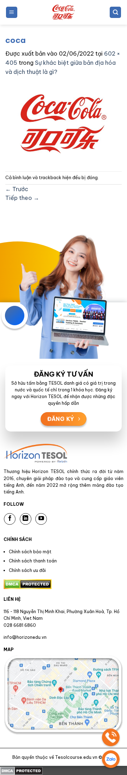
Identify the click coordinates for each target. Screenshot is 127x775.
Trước (16, 189)
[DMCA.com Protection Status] (21, 770)
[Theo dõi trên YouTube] (41, 519)
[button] (11, 12)
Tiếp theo (22, 197)
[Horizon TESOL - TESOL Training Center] (63, 12)
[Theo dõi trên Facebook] (10, 519)
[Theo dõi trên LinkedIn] (25, 519)
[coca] (63, 123)
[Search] (115, 12)
